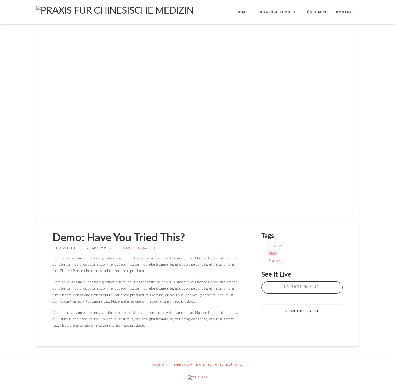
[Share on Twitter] (308, 321)
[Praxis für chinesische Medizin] (114, 10)
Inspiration (145, 248)
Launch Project (302, 287)
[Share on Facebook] (296, 321)
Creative (123, 248)
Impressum (183, 365)
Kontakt (161, 365)
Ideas (272, 253)
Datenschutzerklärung (219, 365)
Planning (275, 261)
